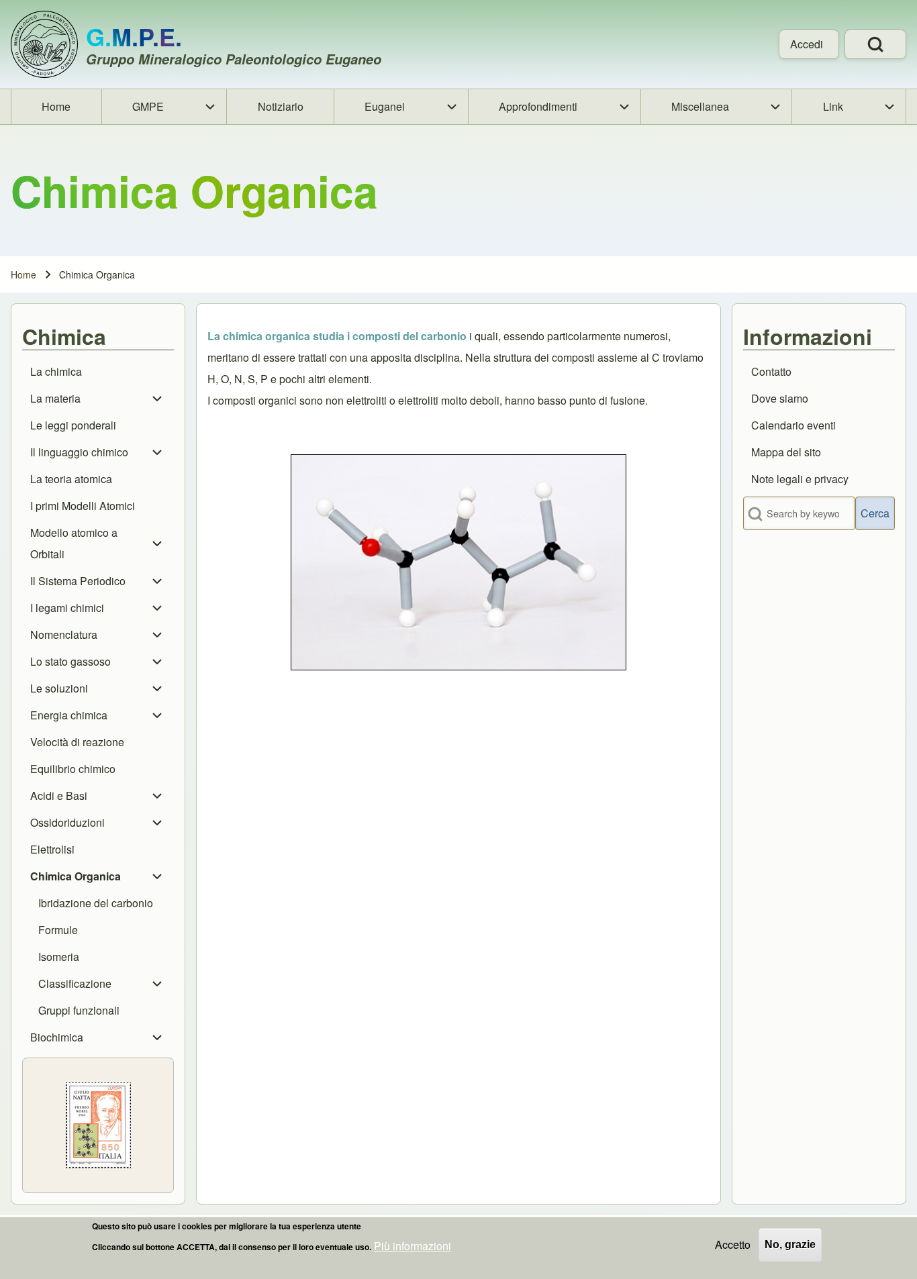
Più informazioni (412, 1246)
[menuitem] (809, 44)
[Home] (44, 44)
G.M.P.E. (134, 36)
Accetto (733, 1244)
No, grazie (790, 1244)
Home (23, 274)
